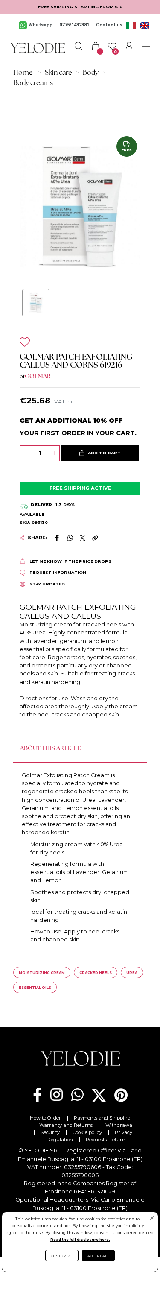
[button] (99, 453)
